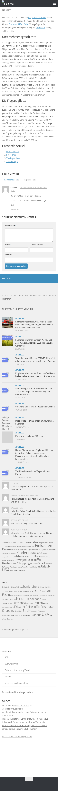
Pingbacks (29, 180)
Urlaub (45, 566)
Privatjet (20, 560)
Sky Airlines (11, 155)
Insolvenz (5, 553)
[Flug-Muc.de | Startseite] (10, 3)
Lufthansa (19, 556)
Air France (20, 543)
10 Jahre (13, 543)
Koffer (45, 553)
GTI (47, 550)
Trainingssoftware (16, 567)
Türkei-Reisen (33, 567)
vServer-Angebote (10, 629)
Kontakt (8, 676)
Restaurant (9, 563)
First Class (13, 550)
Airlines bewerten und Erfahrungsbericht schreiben (24, 725)
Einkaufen (43, 545)
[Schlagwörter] (49, 313)
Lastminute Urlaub (21, 705)
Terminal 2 (49, 564)
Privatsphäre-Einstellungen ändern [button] (17, 692)
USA (5, 569)
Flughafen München (37, 17)
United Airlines (12, 151)
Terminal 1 (40, 27)
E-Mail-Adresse (37, 244)
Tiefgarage (5, 567)
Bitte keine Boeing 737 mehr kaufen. (27, 523)
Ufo (39, 567)
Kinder (21, 552)
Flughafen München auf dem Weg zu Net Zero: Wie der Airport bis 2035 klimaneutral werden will (34, 343)
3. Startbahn (6, 543)
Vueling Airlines (13, 158)
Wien (11, 571)
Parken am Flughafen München (29, 436)
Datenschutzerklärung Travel (17, 670)
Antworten (15, 209)
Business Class (18, 546)
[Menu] (54, 3)
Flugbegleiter (21, 550)
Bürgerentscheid (28, 546)
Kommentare (11, 180)
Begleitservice (43, 543)
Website (8, 254)
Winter (16, 571)
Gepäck (43, 550)
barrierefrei (31, 542)
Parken (39, 556)
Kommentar (10, 225)
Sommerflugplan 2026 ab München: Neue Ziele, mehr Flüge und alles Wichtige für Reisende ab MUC (33, 391)
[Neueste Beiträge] (9, 313)
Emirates (13, 24)
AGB (6, 657)
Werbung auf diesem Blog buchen (17, 736)
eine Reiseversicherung (36, 712)
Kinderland (35, 553)
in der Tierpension (38, 722)
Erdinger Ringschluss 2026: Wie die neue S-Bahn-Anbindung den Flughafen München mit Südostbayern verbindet (34, 325)
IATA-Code (23, 24)
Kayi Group (12, 553)
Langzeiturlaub (8, 729)
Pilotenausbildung (8, 560)
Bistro (51, 543)
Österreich (22, 571)
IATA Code (52, 550)
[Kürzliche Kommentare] (36, 313)
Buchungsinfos (11, 664)
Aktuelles (19, 319)
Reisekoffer (33, 560)
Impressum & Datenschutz (16, 683)
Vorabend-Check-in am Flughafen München (35, 406)
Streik (42, 563)
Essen (6, 549)
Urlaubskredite (16, 709)
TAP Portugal (12, 161)
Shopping (23, 563)
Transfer (25, 567)
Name (8, 244)
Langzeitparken (7, 557)
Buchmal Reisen (7, 546)
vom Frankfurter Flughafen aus (34, 719)
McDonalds (30, 557)
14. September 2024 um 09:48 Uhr (33, 188)
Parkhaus (47, 557)
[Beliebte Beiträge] (22, 313)
